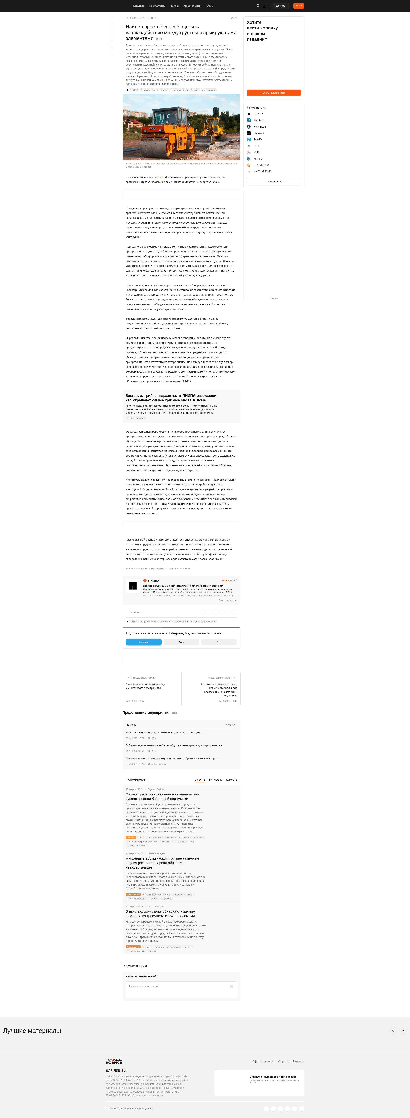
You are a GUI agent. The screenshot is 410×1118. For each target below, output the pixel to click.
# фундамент (209, 90)
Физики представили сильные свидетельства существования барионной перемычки (162, 796)
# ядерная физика (136, 845)
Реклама (298, 1061)
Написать (280, 5)
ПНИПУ (152, 18)
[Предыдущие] (393, 1031)
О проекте (284, 1061)
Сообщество (157, 5)
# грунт (194, 90)
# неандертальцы (136, 898)
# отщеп (153, 898)
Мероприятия (192, 5)
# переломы (173, 947)
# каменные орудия (183, 894)
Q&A (210, 5)
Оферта (257, 1061)
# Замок (147, 947)
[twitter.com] (266, 1109)
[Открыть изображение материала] (181, 127)
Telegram (143, 642)
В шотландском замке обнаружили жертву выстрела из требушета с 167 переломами (160, 913)
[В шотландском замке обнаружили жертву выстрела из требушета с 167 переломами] (223, 923)
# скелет (187, 947)
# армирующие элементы (174, 90)
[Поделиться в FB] (112, 27)
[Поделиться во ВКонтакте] (112, 51)
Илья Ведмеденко (157, 764)
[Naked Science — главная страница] (118, 6)
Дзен (181, 642)
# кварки (164, 841)
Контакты (270, 1061)
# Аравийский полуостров (156, 894)
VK (218, 642)
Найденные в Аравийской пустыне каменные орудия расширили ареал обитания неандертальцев (162, 862)
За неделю (215, 779)
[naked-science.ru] (301, 1109)
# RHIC (141, 837)
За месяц (231, 779)
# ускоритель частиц (183, 841)
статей (229, 580)
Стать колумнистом (274, 92)
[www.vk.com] (273, 1109)
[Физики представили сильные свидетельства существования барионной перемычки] (223, 806)
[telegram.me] (294, 1109)
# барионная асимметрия (162, 837)
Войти (299, 5)
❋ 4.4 (159, 39)
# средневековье (136, 951)
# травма (152, 951)
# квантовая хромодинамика (142, 841)
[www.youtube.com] (280, 1109)
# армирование (149, 90)
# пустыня (166, 898)
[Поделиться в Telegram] (112, 43)
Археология (133, 894)
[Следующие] (403, 1031)
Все (174, 712)
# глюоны (199, 837)
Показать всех (274, 181)
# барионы (184, 837)
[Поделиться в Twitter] (112, 35)
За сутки (200, 779)
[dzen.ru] (287, 1109)
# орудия (159, 947)
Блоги (175, 5)
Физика (131, 837)
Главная (138, 5)
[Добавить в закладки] (112, 19)
